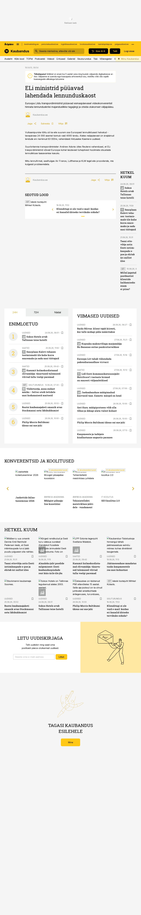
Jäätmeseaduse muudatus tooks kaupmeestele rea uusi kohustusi (121, 566)
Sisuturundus (84, 58)
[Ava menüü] (18, 44)
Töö (95, 58)
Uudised (26, 333)
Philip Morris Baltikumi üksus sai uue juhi (101, 422)
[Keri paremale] (113, 209)
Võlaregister (106, 58)
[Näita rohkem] (133, 44)
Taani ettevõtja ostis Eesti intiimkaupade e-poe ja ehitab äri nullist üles (127, 251)
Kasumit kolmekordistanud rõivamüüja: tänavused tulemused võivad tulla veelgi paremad (41, 373)
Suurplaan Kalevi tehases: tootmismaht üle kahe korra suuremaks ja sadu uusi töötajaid (128, 219)
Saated (25, 348)
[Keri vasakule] (52, 209)
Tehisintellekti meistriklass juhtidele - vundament (83, 504)
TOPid (29, 58)
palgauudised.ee (122, 44)
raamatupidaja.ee (105, 44)
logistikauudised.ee (69, 44)
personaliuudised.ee (49, 44)
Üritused (60, 58)
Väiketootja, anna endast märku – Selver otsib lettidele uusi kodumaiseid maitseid (38, 392)
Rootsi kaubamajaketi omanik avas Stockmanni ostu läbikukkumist (19, 609)
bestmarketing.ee (31, 44)
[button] (34, 657)
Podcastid (40, 58)
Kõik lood (19, 58)
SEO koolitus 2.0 (110, 500)
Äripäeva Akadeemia (54, 497)
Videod (50, 58)
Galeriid (71, 58)
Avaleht (8, 58)
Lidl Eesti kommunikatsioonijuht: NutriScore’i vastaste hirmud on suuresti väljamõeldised (98, 377)
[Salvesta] (62, 332)
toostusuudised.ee (87, 44)
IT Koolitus (107, 497)
